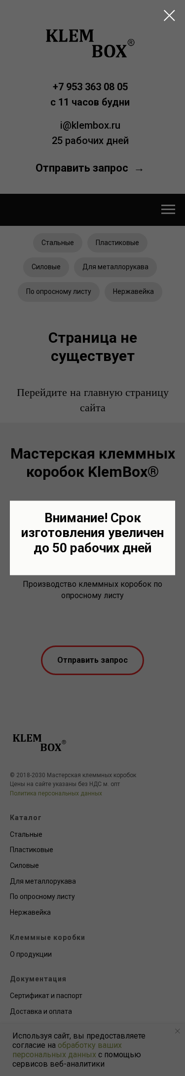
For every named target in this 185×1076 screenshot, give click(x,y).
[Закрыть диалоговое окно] (169, 15)
